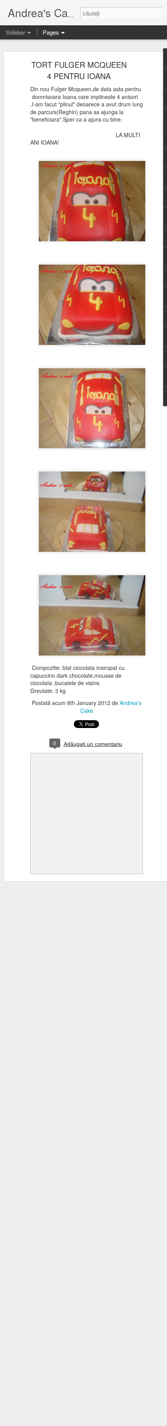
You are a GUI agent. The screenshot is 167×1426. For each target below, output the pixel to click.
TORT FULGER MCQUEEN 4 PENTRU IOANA (79, 70)
